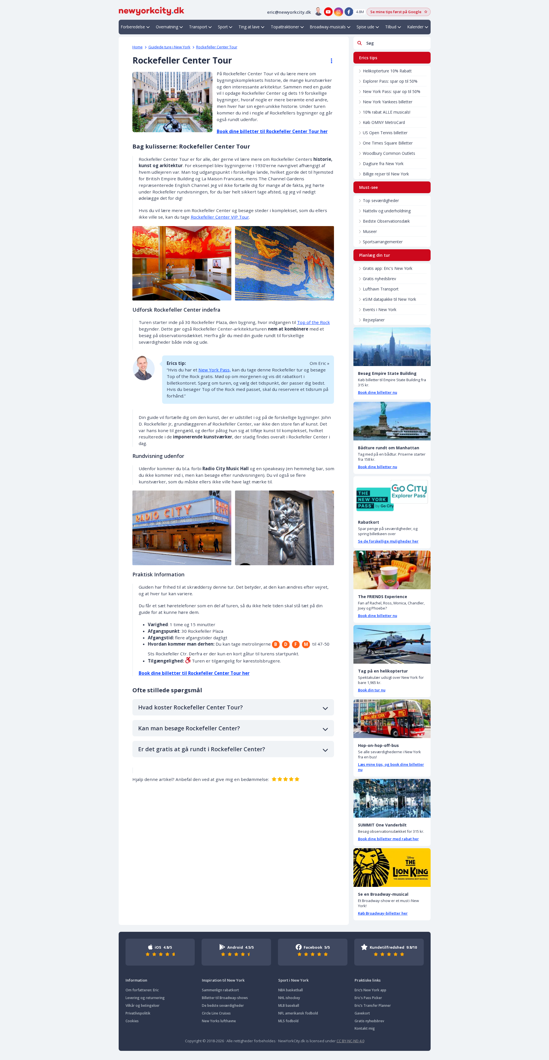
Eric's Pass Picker (368, 997)
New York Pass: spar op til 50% (391, 91)
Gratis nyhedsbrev (379, 278)
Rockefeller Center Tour (216, 47)
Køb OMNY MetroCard (384, 122)
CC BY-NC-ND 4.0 (350, 1040)
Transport (198, 26)
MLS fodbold (288, 1021)
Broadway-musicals (328, 26)
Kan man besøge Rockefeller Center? (189, 728)
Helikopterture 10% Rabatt (387, 71)
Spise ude (365, 26)
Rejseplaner (374, 320)
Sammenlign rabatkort (220, 990)
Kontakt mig (365, 1028)
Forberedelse (133, 26)
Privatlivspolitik (138, 1013)
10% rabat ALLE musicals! (386, 112)
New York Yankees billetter (387, 101)
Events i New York (379, 309)
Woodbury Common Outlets (389, 153)
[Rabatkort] (392, 495)
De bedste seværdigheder (223, 1005)
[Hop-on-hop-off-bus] (392, 718)
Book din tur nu (371, 690)
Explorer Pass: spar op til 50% (390, 81)
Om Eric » (319, 363)
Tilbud (390, 26)
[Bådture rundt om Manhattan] (392, 421)
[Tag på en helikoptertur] (392, 644)
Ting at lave (249, 26)
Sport (223, 26)
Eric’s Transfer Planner (373, 1005)
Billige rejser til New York (386, 174)
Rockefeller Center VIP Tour (220, 217)
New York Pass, (214, 370)
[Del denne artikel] (329, 61)
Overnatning (167, 26)
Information (136, 980)
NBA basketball (290, 990)
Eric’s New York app (370, 990)
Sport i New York (293, 980)
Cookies (132, 1021)
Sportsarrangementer (383, 241)
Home (137, 47)
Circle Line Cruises (216, 1013)
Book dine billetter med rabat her (388, 838)
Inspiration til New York (223, 980)
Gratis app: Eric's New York (387, 268)
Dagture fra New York (383, 163)
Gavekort (362, 1013)
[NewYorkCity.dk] (151, 10)
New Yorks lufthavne (219, 1021)
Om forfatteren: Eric (142, 990)
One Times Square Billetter (388, 143)
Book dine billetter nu (377, 392)
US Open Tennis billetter (385, 132)
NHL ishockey (289, 997)
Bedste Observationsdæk (386, 221)
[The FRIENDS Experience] (392, 570)
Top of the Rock (313, 322)
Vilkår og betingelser (143, 1005)
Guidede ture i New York (169, 47)
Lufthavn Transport (381, 289)
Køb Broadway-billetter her (383, 913)
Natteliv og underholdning (387, 210)
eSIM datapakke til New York (389, 299)
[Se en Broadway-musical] (392, 867)
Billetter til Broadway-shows (225, 997)
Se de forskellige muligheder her (388, 541)
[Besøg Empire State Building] (392, 346)
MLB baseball (288, 1005)
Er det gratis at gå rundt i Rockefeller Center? (201, 749)
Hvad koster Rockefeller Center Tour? (190, 707)
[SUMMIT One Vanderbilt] (392, 798)
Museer (370, 231)
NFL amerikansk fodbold (298, 1013)
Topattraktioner (285, 26)
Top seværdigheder (381, 200)
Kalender (415, 26)
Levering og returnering (145, 997)
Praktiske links (368, 980)
